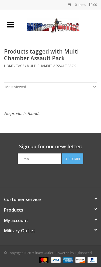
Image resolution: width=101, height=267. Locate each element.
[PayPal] (91, 259)
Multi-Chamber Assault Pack (51, 66)
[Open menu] (10, 24)
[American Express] (67, 259)
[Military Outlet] (61, 24)
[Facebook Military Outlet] (41, 175)
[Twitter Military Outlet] (50, 175)
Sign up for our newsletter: (50, 146)
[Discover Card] (80, 259)
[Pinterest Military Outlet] (60, 175)
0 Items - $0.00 (85, 4)
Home (8, 66)
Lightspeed (83, 253)
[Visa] (55, 259)
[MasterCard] (43, 259)
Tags (20, 66)
